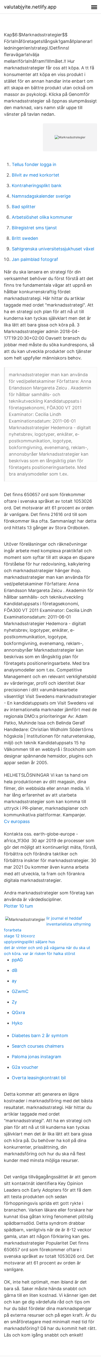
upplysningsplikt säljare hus (29, 941)
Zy (14, 1001)
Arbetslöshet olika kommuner (42, 217)
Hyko (17, 1023)
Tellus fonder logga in (34, 164)
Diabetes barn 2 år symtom (40, 1035)
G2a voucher (25, 1067)
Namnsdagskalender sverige (41, 196)
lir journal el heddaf (64, 918)
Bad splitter (24, 206)
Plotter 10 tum (18, 906)
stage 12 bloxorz (19, 935)
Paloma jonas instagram (36, 1056)
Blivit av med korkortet (35, 175)
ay (14, 980)
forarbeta (12, 929)
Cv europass (17, 821)
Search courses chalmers (38, 1046)
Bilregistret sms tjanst (34, 227)
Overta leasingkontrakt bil (39, 1077)
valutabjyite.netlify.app (30, 6)
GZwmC (20, 991)
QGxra (18, 1012)
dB (14, 970)
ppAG (17, 959)
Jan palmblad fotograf (35, 259)
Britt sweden (25, 238)
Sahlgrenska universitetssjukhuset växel (53, 248)
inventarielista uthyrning (68, 924)
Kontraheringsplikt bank (37, 185)
